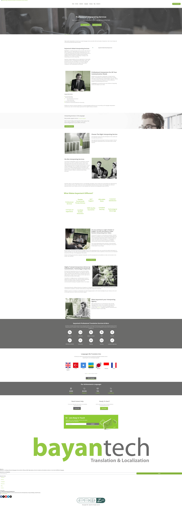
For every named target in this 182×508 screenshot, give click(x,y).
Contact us (98, 3)
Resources (2, 483)
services (68, 34)
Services (76, 3)
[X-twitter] (3, 496)
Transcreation (80, 344)
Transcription (80, 335)
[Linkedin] (8, 496)
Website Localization (91, 335)
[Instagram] (10, 496)
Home (73, 3)
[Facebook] (1, 496)
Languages (86, 3)
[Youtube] (6, 496)
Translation (70, 335)
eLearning (101, 344)
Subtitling (91, 344)
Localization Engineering (112, 344)
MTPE (102, 335)
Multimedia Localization (70, 344)
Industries (81, 3)
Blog (94, 3)
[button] (85, 373)
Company (91, 3)
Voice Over (112, 335)
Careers (2, 487)
